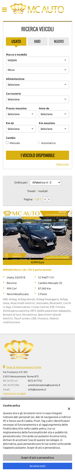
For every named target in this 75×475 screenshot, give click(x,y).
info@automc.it (37, 389)
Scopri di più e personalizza (37, 457)
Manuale (15, 143)
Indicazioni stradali (14, 393)
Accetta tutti (38, 466)
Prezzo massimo (16, 108)
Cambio (11, 137)
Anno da (44, 108)
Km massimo (47, 123)
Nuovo (59, 41)
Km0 (37, 41)
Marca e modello (16, 54)
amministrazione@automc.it (44, 385)
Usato (16, 41)
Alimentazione (15, 78)
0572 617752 (35, 380)
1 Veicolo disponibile (38, 155)
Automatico (48, 143)
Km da (10, 123)
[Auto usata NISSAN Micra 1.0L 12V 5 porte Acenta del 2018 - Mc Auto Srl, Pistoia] (37, 235)
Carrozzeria (13, 93)
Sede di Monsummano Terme (24, 367)
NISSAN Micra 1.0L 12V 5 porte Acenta (27, 269)
